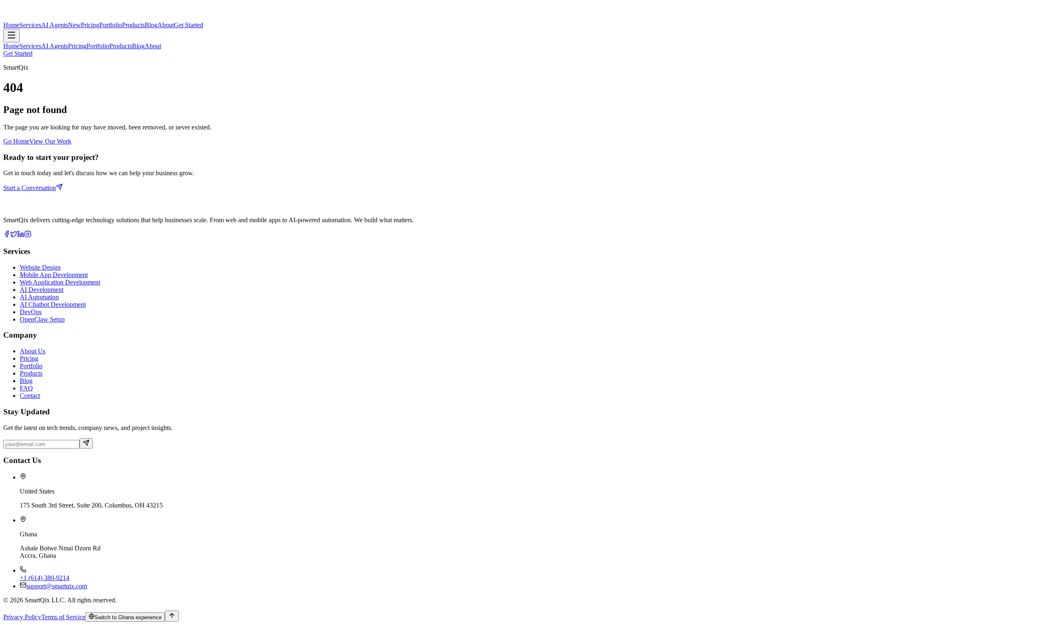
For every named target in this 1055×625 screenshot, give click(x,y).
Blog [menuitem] (138, 45)
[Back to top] (172, 616)
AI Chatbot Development (53, 304)
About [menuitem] (153, 45)
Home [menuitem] (11, 45)
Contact (30, 395)
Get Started (188, 24)
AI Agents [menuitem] (54, 45)
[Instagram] (27, 235)
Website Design (40, 267)
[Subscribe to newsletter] (86, 443)
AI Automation (39, 297)
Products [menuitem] (120, 45)
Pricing (29, 358)
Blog (26, 380)
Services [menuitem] (30, 45)
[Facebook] (6, 235)
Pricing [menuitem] (77, 45)
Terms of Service (63, 616)
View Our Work (50, 141)
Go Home (16, 141)
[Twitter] (13, 235)
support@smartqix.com (56, 586)
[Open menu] (11, 35)
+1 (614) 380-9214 (44, 577)
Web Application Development (60, 282)
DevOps (31, 311)
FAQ (26, 388)
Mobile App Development (54, 274)
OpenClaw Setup (42, 319)
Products (31, 373)
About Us (32, 351)
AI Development (41, 289)
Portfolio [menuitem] (98, 45)
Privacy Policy (22, 616)
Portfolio (31, 365)
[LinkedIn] (20, 235)
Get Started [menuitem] (18, 53)
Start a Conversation (29, 187)
